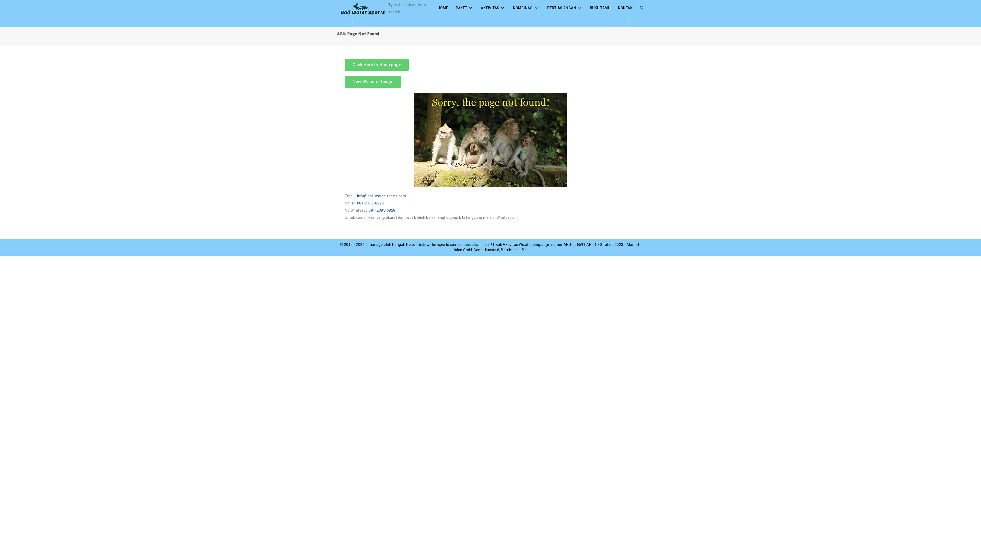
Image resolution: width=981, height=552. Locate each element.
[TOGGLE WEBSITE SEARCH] (642, 8)
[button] (373, 82)
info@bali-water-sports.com (381, 196)
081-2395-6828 (370, 203)
